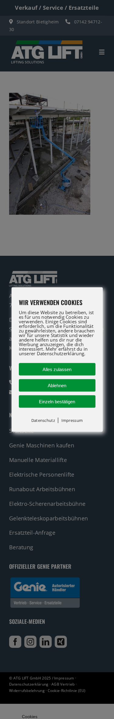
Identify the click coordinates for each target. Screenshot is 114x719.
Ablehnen (57, 385)
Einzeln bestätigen (57, 401)
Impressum (72, 420)
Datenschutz (43, 420)
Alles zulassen (57, 369)
